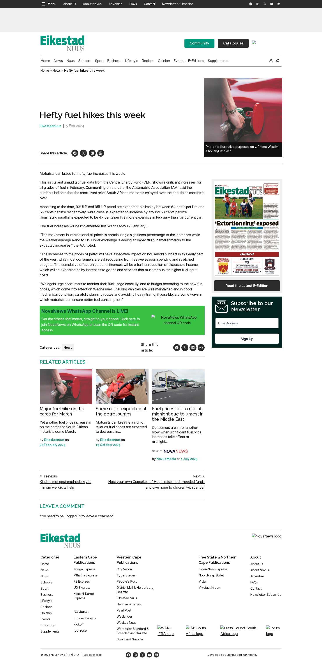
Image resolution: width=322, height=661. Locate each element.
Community (199, 43)
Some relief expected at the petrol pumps (121, 411)
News (57, 70)
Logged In (73, 516)
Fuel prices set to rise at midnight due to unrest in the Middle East (177, 414)
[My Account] (271, 60)
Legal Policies (92, 654)
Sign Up (247, 339)
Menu (52, 4)
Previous (51, 476)
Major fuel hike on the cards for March (62, 411)
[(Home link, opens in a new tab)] (60, 541)
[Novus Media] (176, 451)
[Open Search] (277, 61)
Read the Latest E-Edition (247, 285)
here (133, 319)
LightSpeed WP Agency (242, 654)
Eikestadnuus (50, 126)
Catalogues (233, 43)
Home (45, 70)
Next (196, 476)
